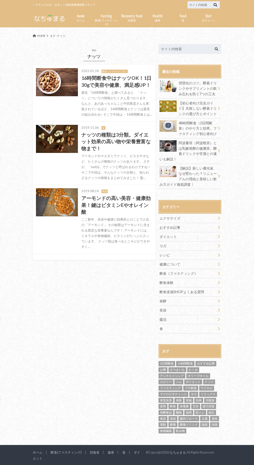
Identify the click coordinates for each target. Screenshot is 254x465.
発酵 (162, 301)
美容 (162, 310)
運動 (163, 424)
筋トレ (200, 412)
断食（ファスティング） (178, 273)
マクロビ (207, 388)
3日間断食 (167, 363)
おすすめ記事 (169, 227)
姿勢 (163, 406)
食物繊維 (166, 431)
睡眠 (179, 412)
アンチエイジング (172, 376)
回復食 (131, 17)
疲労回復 (209, 406)
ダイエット (208, 17)
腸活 (162, 319)
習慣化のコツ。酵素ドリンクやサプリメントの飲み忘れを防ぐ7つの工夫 (198, 88)
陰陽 (205, 424)
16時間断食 (185, 363)
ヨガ (162, 246)
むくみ (193, 370)
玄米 (196, 406)
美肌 (173, 418)
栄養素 (184, 406)
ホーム (81, 17)
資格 (215, 418)
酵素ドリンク (189, 424)
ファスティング (170, 388)
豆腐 (205, 418)
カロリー (166, 382)
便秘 (189, 400)
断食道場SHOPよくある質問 (181, 292)
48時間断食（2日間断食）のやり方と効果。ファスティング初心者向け (198, 128)
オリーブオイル (198, 376)
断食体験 (166, 282)
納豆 (212, 412)
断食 (173, 406)
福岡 (189, 412)
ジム (179, 382)
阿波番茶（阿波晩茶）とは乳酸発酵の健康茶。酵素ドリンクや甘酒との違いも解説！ (188, 151)
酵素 (173, 424)
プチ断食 (191, 388)
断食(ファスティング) (106, 19)
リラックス (208, 394)
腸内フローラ (189, 418)
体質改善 (166, 400)
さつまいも (177, 370)
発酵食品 (166, 412)
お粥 (163, 370)
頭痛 (215, 424)
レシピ (164, 255)
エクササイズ (169, 218)
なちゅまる (178, 452)
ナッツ (209, 382)
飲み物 (180, 431)
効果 (199, 400)
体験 (179, 400)
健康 (157, 17)
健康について (169, 264)
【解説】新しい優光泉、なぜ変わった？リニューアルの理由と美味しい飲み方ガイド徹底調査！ (188, 176)
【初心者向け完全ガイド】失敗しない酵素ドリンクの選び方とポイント (198, 108)
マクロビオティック (173, 394)
